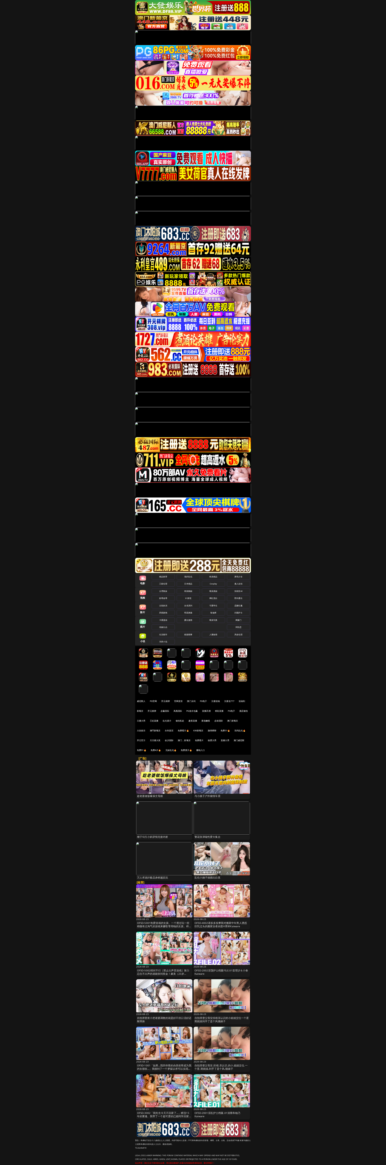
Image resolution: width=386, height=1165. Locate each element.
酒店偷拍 (243, 710)
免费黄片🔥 (186, 750)
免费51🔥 (225, 730)
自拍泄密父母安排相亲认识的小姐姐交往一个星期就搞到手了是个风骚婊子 (222, 1019)
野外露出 (238, 598)
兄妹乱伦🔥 (171, 750)
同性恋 (238, 627)
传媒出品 (163, 627)
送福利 (242, 701)
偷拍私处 (180, 720)
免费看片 (199, 740)
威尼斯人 (141, 701)
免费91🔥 (141, 750)
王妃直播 (154, 720)
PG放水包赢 (192, 710)
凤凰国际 (178, 710)
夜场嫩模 (205, 720)
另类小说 (163, 641)
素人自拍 (238, 583)
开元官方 (141, 740)
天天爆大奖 (155, 740)
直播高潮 (206, 710)
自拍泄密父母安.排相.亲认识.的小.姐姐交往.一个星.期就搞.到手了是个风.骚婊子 (221, 1067)
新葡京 (140, 710)
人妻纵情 (213, 634)
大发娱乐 (141, 730)
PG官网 (153, 701)
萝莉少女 (238, 576)
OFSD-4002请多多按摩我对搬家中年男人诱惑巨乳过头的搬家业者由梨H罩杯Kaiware (221, 924)
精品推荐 (163, 576)
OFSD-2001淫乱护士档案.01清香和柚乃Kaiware (217, 1114)
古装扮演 (163, 605)
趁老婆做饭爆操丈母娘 (150, 796)
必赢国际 (165, 710)
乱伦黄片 (167, 720)
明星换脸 (188, 612)
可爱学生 (213, 605)
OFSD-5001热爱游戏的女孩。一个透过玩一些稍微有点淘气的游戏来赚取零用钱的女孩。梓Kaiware (163, 926)
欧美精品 (213, 576)
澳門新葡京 (155, 730)
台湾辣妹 (163, 591)
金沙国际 (169, 740)
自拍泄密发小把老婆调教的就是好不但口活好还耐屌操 (164, 1019)
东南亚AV (238, 591)
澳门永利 (191, 701)
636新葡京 (198, 730)
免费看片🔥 (183, 730)
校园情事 (188, 634)
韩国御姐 (188, 591)
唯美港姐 (213, 591)
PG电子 (203, 701)
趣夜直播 (192, 720)
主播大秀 (141, 720)
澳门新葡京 (232, 720)
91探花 (188, 598)
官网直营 (178, 701)
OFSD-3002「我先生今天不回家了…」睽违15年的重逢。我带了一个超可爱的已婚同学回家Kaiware (163, 1116)
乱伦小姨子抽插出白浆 (207, 877)
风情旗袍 (163, 612)
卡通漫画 (163, 620)
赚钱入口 (200, 750)
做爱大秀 (212, 740)
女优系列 (188, 605)
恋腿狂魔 (238, 605)
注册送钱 (215, 701)
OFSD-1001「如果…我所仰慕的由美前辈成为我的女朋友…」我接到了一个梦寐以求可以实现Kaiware (164, 1069)
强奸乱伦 (188, 576)
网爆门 (238, 620)
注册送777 (229, 701)
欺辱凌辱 (163, 598)
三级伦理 (163, 583)
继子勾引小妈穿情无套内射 (152, 837)
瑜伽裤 (213, 612)
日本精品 (188, 583)
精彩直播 (219, 710)
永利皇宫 (169, 730)
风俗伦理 (238, 634)
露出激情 (188, 620)
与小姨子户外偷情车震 (207, 796)
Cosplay (213, 583)
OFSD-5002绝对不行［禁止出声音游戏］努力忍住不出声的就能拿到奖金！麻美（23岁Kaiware (163, 974)
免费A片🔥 (156, 750)
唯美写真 (213, 620)
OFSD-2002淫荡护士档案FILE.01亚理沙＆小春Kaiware (221, 972)
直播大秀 (225, 740)
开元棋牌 (165, 701)
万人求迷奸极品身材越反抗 (152, 877)
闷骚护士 (238, 612)
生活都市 (163, 634)
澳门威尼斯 (239, 740)
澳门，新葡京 (184, 740)
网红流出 (213, 598)
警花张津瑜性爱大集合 (207, 837)
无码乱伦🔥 (239, 730)
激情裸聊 (212, 730)
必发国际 (218, 720)
